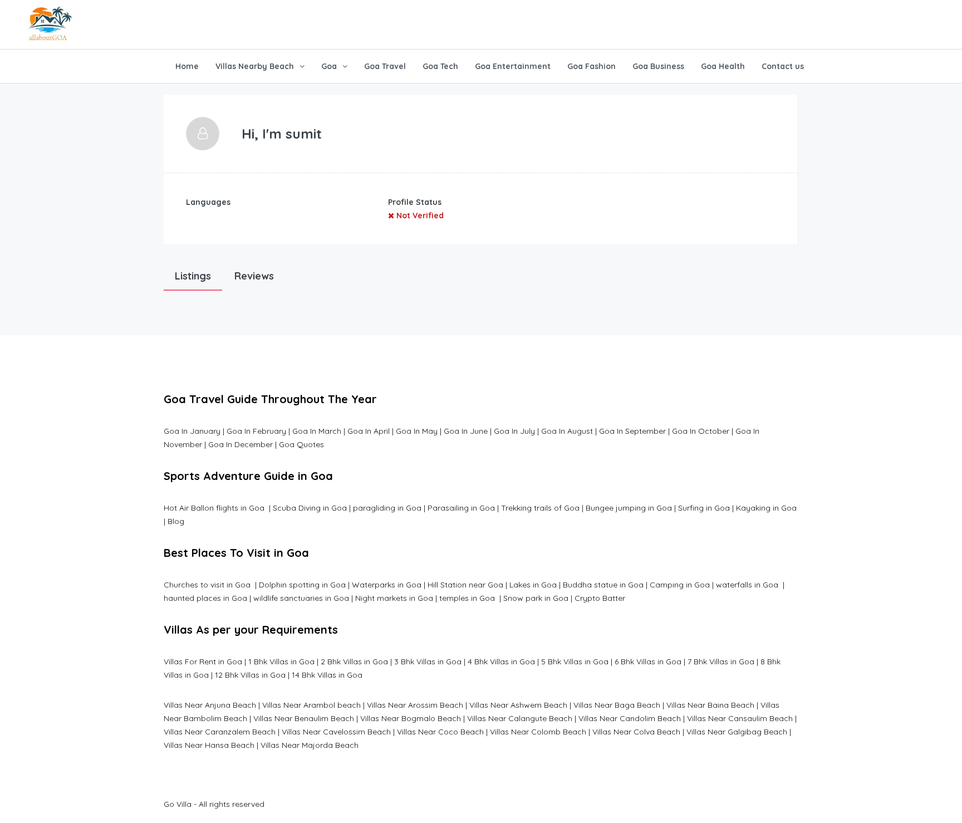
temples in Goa (467, 598)
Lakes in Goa (533, 585)
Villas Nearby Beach (254, 66)
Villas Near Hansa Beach (209, 745)
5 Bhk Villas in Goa (574, 662)
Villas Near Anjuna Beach (210, 705)
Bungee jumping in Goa (629, 508)
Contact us (783, 66)
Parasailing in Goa (461, 508)
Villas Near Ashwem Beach (518, 705)
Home (187, 66)
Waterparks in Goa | (389, 585)
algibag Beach (760, 732)
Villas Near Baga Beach (616, 705)
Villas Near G (709, 732)
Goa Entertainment (513, 66)
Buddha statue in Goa (603, 585)
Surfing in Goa (704, 508)
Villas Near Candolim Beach (629, 718)
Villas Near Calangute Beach (519, 718)
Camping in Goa (678, 585)
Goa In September (632, 431)
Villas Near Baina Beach (710, 705)
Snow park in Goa (535, 598)
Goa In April (368, 431)
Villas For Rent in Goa (203, 662)
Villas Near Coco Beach (440, 732)
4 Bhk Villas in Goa (501, 662)
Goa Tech (440, 66)
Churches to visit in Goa (208, 585)
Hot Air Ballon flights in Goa (215, 508)
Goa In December (240, 444)
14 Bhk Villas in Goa (327, 675)
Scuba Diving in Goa (310, 508)
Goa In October (700, 431)
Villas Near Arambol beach (311, 705)
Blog (176, 521)
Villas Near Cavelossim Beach (336, 732)
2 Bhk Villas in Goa (354, 662)
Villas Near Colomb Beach (538, 732)
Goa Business (658, 66)
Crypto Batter (600, 598)
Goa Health (723, 66)
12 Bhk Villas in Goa (250, 675)
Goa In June (466, 431)
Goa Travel (385, 66)
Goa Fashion (591, 66)
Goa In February (256, 431)
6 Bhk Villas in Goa (648, 662)
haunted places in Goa (205, 598)
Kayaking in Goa (766, 508)
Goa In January (192, 431)
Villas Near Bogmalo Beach (410, 718)
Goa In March (317, 431)
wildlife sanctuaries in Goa (301, 598)
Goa (329, 66)
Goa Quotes (301, 444)
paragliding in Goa (387, 508)
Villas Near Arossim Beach (415, 705)
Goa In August (567, 431)
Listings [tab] (193, 276)
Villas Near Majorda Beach (310, 745)
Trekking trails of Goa (539, 508)
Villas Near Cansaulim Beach (740, 718)
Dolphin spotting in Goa (302, 585)
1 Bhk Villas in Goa (281, 662)
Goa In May (417, 431)
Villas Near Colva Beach (636, 732)
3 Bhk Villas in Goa (428, 662)
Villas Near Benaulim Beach (303, 718)
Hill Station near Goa (465, 585)
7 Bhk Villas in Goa (721, 662)
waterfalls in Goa (748, 585)
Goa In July (514, 431)
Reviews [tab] (254, 276)
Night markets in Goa (394, 598)
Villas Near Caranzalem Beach (220, 732)
